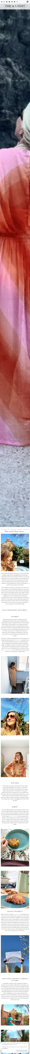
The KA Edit (15, 6)
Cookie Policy (5, 1048)
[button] (28, 1)
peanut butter (13, 816)
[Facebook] (12, 1)
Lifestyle (19, 529)
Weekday (17, 640)
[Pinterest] (6, 1)
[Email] (14, 1)
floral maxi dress (7, 650)
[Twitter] (1, 1)
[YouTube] (9, 1)
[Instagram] (4, 1)
